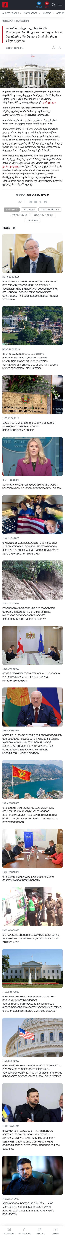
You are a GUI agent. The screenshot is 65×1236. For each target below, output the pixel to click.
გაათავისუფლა (11, 166)
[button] (12, 13)
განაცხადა (49, 102)
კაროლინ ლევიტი (43, 215)
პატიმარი (33, 220)
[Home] (5, 4)
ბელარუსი (29, 210)
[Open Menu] (60, 4)
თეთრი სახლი (19, 215)
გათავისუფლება (50, 210)
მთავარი (7, 21)
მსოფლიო (22, 21)
